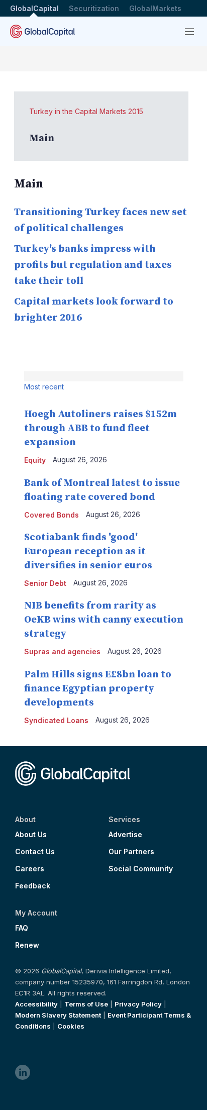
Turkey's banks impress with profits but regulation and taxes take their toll (93, 265)
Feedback (32, 885)
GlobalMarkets (155, 8)
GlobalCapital (34, 8)
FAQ (21, 928)
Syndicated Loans (56, 720)
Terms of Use (86, 1004)
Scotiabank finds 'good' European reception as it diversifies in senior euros (88, 551)
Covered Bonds (51, 515)
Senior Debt (45, 583)
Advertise (125, 834)
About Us (31, 834)
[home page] (42, 31)
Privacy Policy (138, 1004)
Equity (35, 460)
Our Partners (131, 851)
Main (41, 138)
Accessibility (36, 1004)
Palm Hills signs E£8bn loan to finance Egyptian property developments (97, 688)
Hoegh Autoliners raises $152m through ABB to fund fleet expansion (100, 428)
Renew (27, 945)
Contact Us (35, 851)
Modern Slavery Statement (58, 1015)
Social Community (141, 868)
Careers (29, 868)
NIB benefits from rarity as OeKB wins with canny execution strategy (103, 619)
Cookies (70, 1026)
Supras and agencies (62, 651)
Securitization (94, 8)
